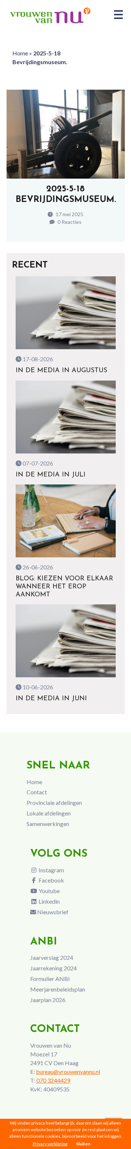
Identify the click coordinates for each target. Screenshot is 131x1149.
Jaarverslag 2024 (51, 957)
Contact (37, 791)
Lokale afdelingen (49, 813)
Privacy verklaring (50, 1143)
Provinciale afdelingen (54, 802)
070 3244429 (53, 1080)
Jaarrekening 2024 (53, 968)
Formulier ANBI (50, 978)
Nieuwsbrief (52, 911)
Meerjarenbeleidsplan (57, 989)
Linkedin (48, 901)
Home (20, 53)
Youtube (48, 890)
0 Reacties (69, 222)
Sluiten (83, 1143)
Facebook (50, 880)
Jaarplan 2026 (48, 999)
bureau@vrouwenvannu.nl (68, 1071)
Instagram (50, 869)
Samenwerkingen (48, 823)
